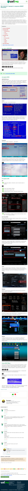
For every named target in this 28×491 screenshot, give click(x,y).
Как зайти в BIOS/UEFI (6, 28)
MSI (4, 36)
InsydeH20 (5, 33)
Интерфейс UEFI (5, 35)
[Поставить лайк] (13, 394)
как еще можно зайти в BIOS (10, 73)
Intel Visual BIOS (6, 38)
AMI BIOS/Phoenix (7, 31)
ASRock (5, 42)
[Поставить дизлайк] (15, 394)
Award (5, 32)
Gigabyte (5, 40)
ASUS (5, 39)
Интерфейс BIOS (5, 29)
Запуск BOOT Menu (6, 43)
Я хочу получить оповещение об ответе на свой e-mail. (9, 473)
